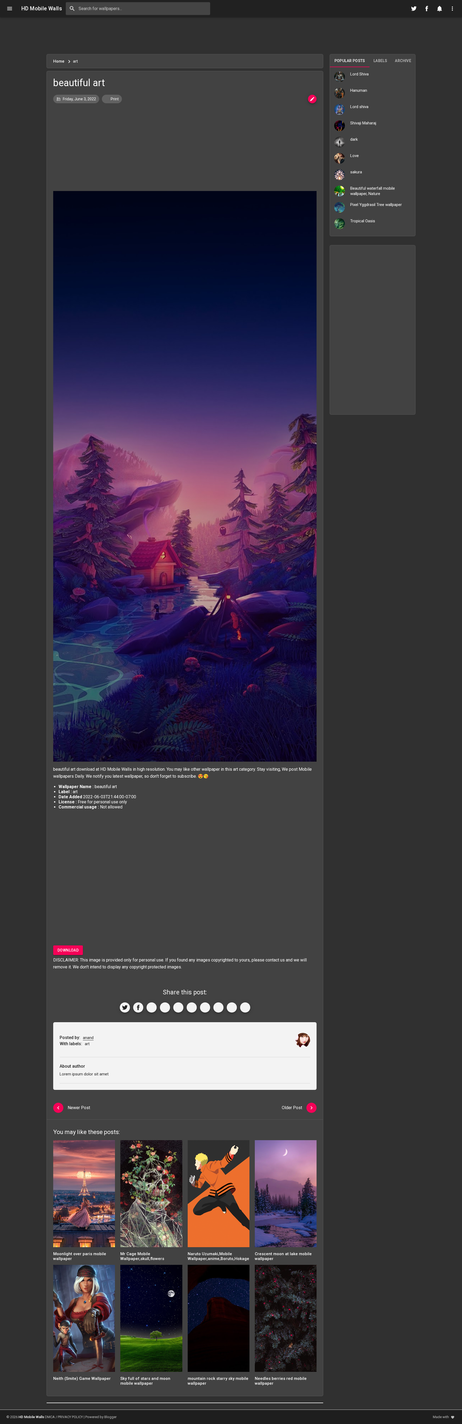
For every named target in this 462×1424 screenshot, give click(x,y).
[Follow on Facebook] (426, 8)
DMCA (50, 1417)
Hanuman (358, 90)
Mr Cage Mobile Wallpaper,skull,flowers (142, 1256)
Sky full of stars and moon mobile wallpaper (145, 1381)
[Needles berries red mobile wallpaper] (286, 1320)
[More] (245, 1007)
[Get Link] (232, 1007)
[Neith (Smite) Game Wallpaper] (84, 1320)
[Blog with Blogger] (218, 1007)
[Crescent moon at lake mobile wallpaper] (286, 1195)
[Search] (72, 8)
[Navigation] (9, 8)
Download (68, 950)
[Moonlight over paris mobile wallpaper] (84, 1195)
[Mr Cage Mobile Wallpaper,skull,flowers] (151, 1195)
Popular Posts (349, 61)
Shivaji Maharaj (363, 123)
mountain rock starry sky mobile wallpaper (218, 1381)
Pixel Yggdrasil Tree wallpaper (376, 204)
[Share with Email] (205, 1007)
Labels (380, 61)
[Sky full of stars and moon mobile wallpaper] (151, 1320)
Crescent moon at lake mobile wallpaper (283, 1256)
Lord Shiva (359, 74)
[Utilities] (452, 8)
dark (354, 139)
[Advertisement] (231, 36)
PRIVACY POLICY (70, 1417)
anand (88, 1037)
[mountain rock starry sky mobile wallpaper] (218, 1320)
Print (114, 99)
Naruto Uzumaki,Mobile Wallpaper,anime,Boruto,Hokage (218, 1256)
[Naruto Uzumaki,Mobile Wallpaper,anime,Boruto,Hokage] (218, 1195)
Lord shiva (359, 106)
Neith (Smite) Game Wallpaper (82, 1378)
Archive (403, 61)
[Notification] (439, 8)
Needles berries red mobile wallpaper (281, 1381)
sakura (356, 172)
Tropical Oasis (362, 221)
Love (354, 155)
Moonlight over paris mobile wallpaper (79, 1256)
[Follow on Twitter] (413, 8)
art (235, 769)
